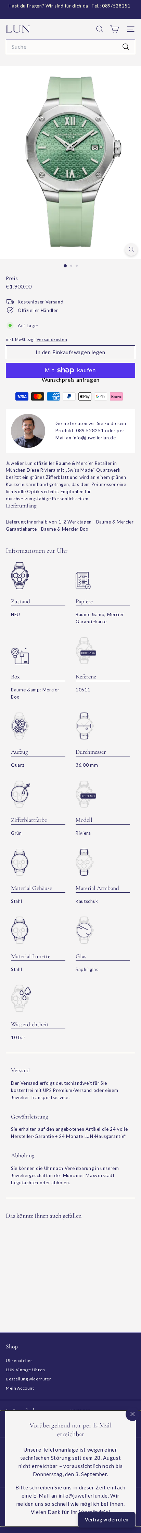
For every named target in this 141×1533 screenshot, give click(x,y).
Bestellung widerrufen (29, 1378)
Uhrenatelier (19, 1360)
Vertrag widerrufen (107, 1519)
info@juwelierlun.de (94, 437)
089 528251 (90, 430)
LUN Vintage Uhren (25, 1369)
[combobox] (70, 46)
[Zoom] (131, 249)
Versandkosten (52, 339)
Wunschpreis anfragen (71, 379)
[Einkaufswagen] (114, 29)
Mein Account (20, 1388)
